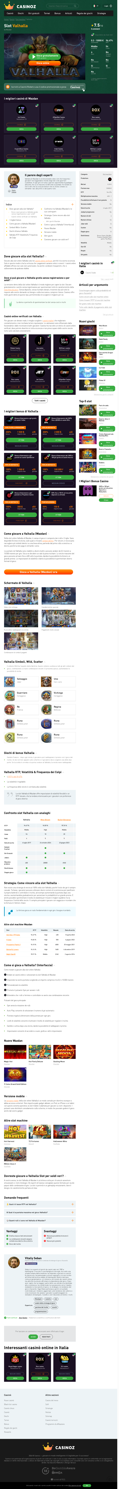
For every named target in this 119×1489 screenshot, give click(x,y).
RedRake (56, 1144)
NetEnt (101, 328)
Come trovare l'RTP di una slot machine (94, 300)
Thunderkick (103, 408)
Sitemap (48, 1416)
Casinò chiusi (9, 1408)
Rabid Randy (103, 339)
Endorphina (102, 452)
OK (87, 1485)
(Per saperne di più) (75, 1485)
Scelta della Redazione (14, 427)
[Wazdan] (110, 179)
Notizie (48, 1412)
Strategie (101, 13)
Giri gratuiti (33, 13)
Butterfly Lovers (12, 949)
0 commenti (95, 29)
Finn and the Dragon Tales (106, 353)
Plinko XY (102, 380)
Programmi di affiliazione (55, 1424)
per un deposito (48, 427)
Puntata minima (48, 502)
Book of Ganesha (105, 449)
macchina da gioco (11, 289)
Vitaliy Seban (14, 191)
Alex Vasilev (23, 1318)
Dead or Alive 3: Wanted (104, 419)
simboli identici (48, 541)
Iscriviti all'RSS (59, 1479)
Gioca (21, 129)
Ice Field (102, 368)
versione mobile (13, 1100)
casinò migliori (48, 320)
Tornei (47, 13)
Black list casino (10, 1404)
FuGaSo (101, 438)
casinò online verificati (43, 261)
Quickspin (102, 465)
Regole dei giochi (85, 13)
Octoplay (7, 1144)
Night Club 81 (11, 954)
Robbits (101, 462)
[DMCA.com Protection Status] (57, 1473)
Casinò (10, 13)
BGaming (102, 383)
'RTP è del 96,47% (15, 776)
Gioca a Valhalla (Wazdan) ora (38, 572)
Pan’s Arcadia (103, 405)
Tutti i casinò (39, 400)
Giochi (21, 13)
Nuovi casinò (9, 1400)
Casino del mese (51, 1400)
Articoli (68, 13)
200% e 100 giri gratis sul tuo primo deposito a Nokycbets (106, 489)
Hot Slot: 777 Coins (13, 935)
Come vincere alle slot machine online (93, 297)
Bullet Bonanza (64, 820)
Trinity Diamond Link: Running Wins (106, 434)
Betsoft (31, 1144)
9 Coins (8, 940)
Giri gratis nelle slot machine (90, 304)
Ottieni (21, 440)
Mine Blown (45, 820)
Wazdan (7, 1064)
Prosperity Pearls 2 (13, 944)
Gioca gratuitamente (108, 333)
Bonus (58, 13)
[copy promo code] (25, 125)
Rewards (7, 1432)
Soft (47, 1404)
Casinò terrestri (51, 1420)
